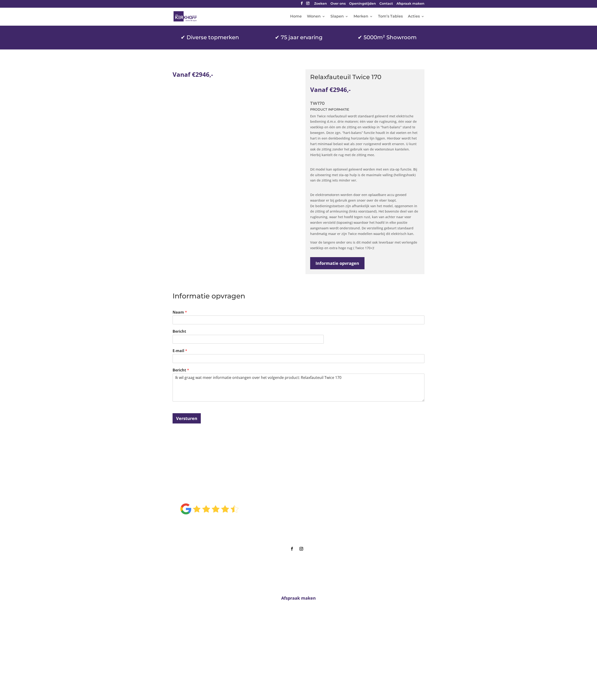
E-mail (180, 350)
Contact (386, 4)
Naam (180, 312)
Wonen (314, 16)
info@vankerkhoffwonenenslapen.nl (298, 655)
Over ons (338, 4)
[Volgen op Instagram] (301, 549)
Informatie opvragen (337, 263)
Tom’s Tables (390, 16)
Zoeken (320, 4)
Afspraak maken (410, 4)
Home (296, 16)
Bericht (179, 331)
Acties (414, 16)
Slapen (337, 16)
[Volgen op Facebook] (292, 549)
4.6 (209, 493)
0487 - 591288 (300, 646)
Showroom (296, 517)
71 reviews (215, 523)
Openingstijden (362, 4)
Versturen (186, 418)
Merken (361, 16)
